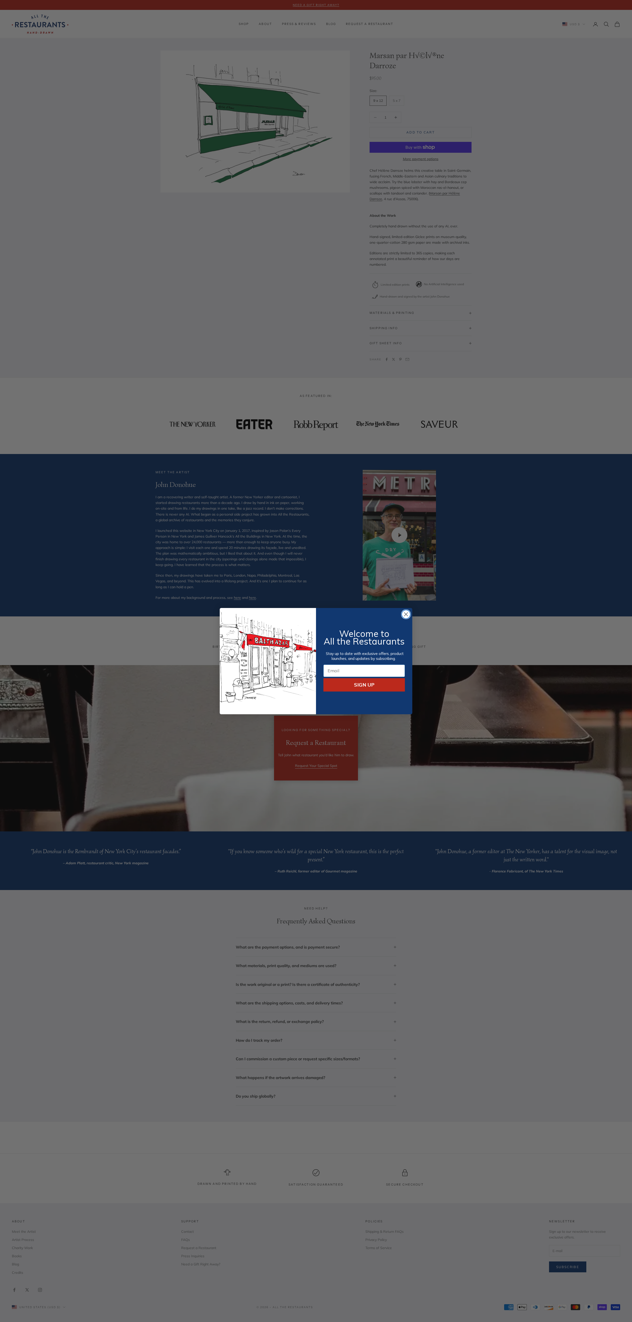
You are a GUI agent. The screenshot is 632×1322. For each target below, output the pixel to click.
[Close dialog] (406, 614)
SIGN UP (364, 685)
